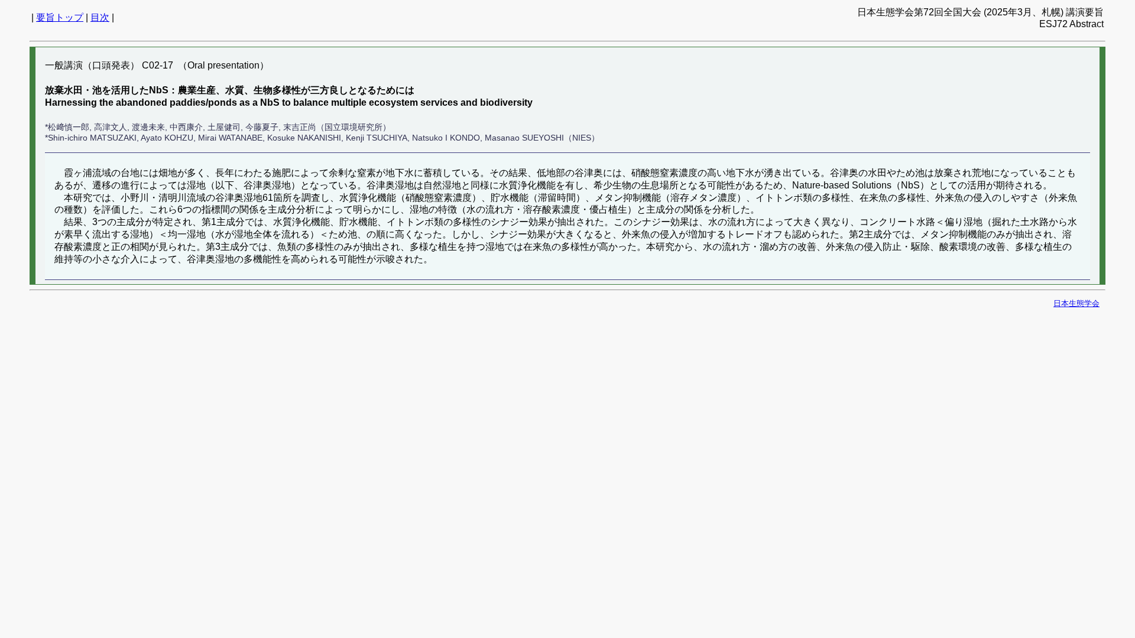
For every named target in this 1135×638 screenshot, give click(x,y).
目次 (99, 17)
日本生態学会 (1076, 303)
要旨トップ (59, 17)
